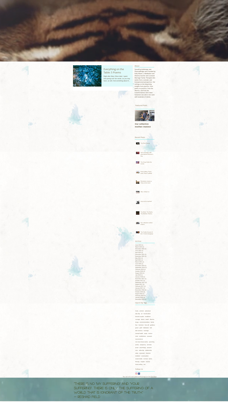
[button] (155, 372)
